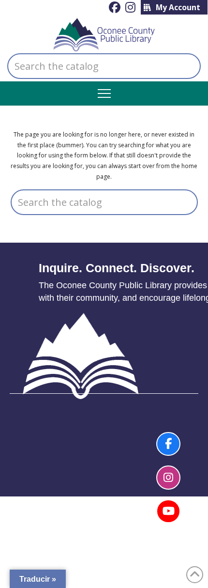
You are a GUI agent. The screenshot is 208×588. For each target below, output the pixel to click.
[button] (104, 93)
